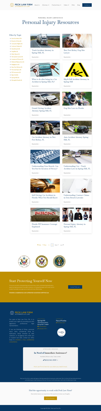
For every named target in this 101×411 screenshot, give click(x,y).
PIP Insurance (16, 72)
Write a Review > (50, 398)
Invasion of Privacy (17, 59)
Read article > (35, 57)
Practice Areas (56, 5)
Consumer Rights (16, 43)
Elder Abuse (15, 54)
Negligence (15, 64)
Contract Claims (16, 46)
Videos (66, 5)
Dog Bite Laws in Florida (74, 108)
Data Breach (15, 49)
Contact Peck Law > (75, 287)
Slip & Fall (14, 75)
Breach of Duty (16, 41)
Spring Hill (15, 77)
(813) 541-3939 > (51, 360)
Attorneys (45, 5)
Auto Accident (16, 38)
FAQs (73, 5)
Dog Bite (14, 51)
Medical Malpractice (17, 62)
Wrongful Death (16, 80)
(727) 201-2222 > (61, 322)
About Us (37, 5)
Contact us (87, 5)
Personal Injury (16, 69)
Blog (78, 5)
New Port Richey (16, 67)
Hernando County (17, 56)
